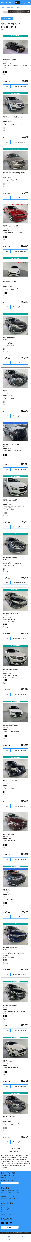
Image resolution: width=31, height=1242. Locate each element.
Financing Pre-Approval (19, 86)
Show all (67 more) (15, 1151)
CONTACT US (10, 1227)
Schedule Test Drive (6, 1210)
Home (3, 7)
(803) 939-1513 (10, 1192)
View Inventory (5, 1206)
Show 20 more (15, 1148)
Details (7, 86)
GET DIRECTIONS (10, 1183)
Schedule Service (6, 1214)
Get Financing (5, 1208)
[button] (24, 3)
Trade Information (6, 1212)
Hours (16, 1190)
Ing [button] (16, 3)
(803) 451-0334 (9, 1190)
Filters (8, 18)
